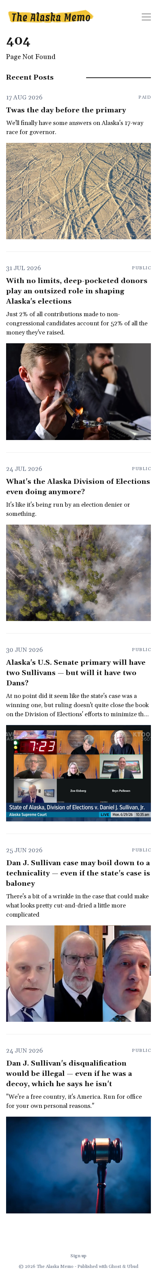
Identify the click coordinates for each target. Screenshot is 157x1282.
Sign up (78, 1256)
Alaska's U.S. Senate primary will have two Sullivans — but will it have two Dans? (76, 673)
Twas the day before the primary (66, 110)
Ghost (115, 1266)
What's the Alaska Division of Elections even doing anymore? (78, 486)
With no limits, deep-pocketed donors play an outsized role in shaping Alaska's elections (76, 291)
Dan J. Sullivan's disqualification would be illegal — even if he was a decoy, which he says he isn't (69, 1073)
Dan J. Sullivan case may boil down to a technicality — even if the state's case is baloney (78, 873)
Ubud (132, 1266)
